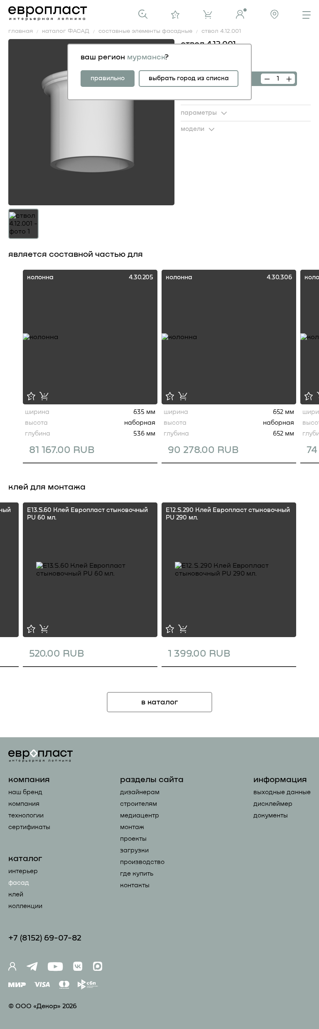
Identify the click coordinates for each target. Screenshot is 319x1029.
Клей (15, 894)
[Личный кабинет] (241, 13)
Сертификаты (29, 827)
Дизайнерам (140, 792)
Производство (142, 862)
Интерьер (23, 871)
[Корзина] (207, 14)
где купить (136, 874)
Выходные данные (282, 792)
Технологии (26, 815)
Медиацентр (139, 815)
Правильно (108, 78)
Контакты (135, 885)
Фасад (18, 883)
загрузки (134, 850)
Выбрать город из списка (189, 78)
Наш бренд (25, 792)
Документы (270, 815)
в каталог (159, 702)
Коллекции (25, 906)
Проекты (133, 839)
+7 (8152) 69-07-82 (44, 938)
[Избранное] (175, 14)
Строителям (138, 804)
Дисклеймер (272, 804)
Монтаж (132, 827)
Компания (23, 804)
